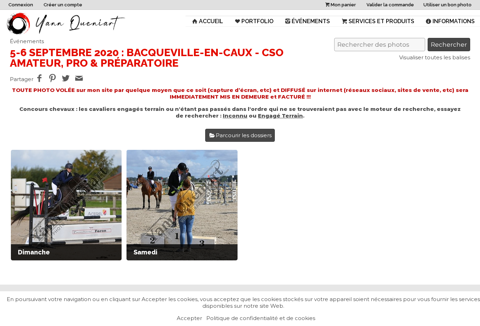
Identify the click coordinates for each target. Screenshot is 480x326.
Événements (311, 21)
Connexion (20, 4)
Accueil (211, 21)
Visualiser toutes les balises (434, 57)
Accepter (189, 318)
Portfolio (257, 21)
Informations (454, 21)
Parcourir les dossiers (244, 135)
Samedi (145, 252)
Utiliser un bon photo (447, 4)
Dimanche (34, 252)
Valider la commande (390, 4)
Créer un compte (63, 4)
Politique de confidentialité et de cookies (260, 318)
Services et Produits (381, 21)
